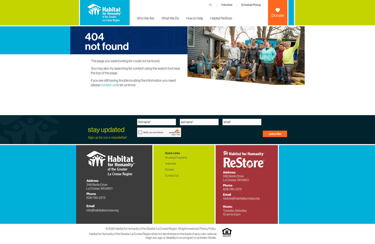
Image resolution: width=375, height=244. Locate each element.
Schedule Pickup (251, 4)
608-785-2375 (232, 189)
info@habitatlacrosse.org (102, 210)
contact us (108, 85)
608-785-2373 (95, 198)
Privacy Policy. (208, 228)
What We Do (170, 18)
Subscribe (275, 134)
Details (212, 237)
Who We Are (145, 18)
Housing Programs (176, 157)
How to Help (194, 18)
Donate (277, 15)
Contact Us (172, 175)
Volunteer (226, 4)
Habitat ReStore (221, 18)
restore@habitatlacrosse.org (241, 198)
